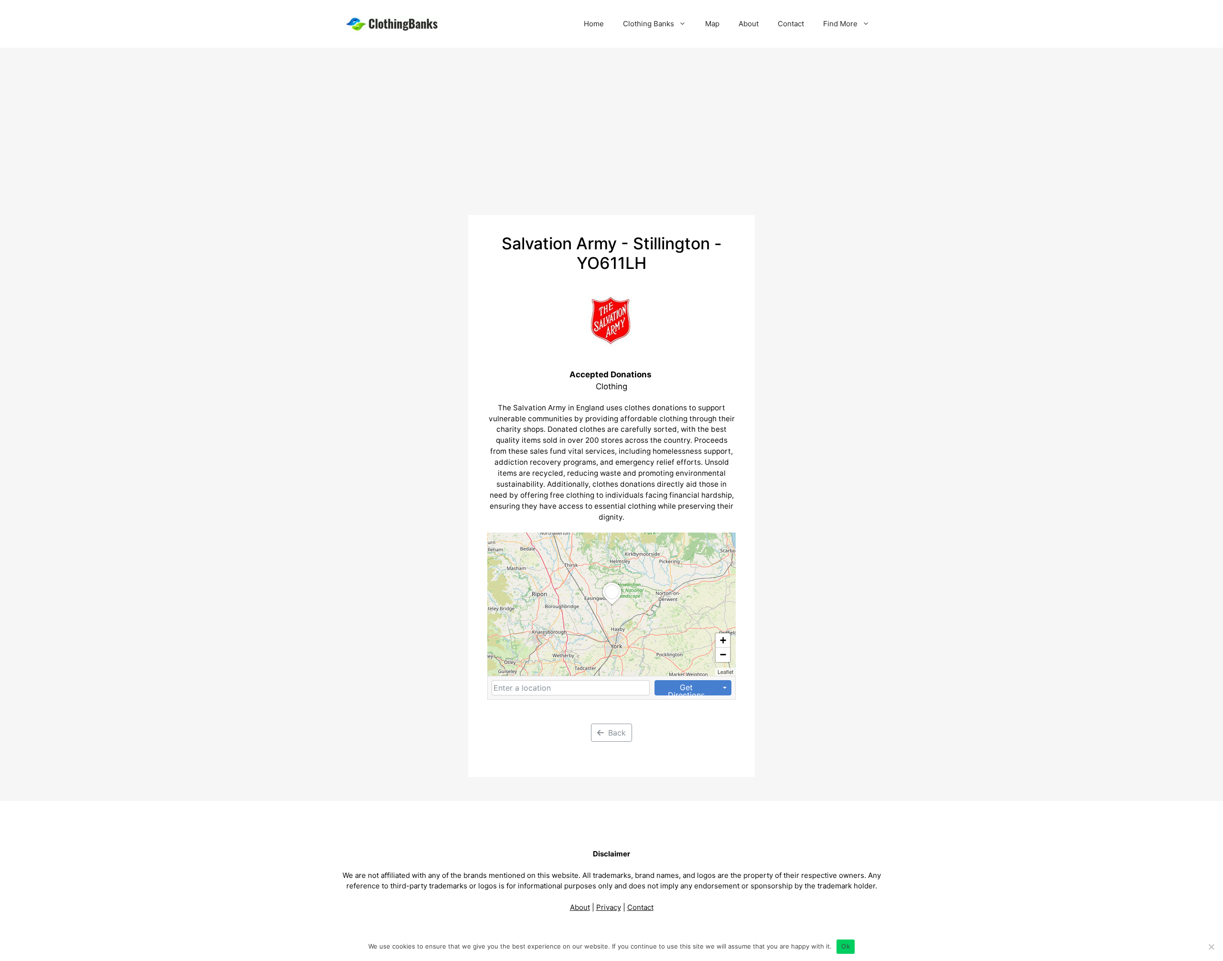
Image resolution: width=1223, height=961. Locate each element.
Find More (840, 23)
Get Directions (686, 689)
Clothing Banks (648, 23)
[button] (723, 640)
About (749, 23)
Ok (845, 946)
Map (712, 23)
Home (594, 23)
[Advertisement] (611, 119)
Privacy (608, 907)
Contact (791, 23)
